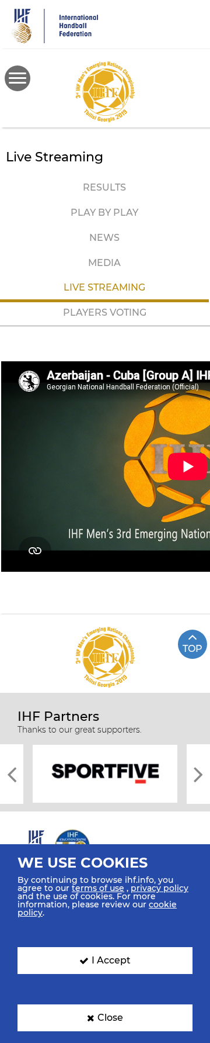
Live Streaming (104, 287)
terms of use (98, 888)
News (104, 237)
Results (104, 187)
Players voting (104, 312)
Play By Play (104, 212)
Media (104, 262)
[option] (105, 773)
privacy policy (159, 888)
